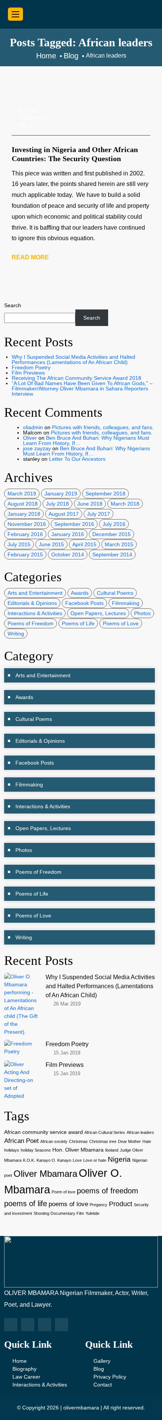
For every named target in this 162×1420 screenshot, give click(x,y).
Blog (98, 1369)
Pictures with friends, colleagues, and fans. (103, 427)
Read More (30, 257)
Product (120, 1204)
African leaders (140, 1132)
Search (12, 305)
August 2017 (64, 514)
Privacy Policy (109, 1377)
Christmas (78, 1141)
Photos (142, 613)
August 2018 (23, 504)
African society (53, 1141)
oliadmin (33, 427)
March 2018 (125, 504)
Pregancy (98, 1204)
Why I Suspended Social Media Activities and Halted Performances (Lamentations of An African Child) (73, 359)
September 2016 (74, 524)
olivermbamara (81, 1408)
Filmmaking (125, 603)
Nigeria (119, 1159)
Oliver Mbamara (45, 1174)
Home (19, 1361)
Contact (102, 1385)
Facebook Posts (84, 603)
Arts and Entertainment (35, 593)
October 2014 (67, 555)
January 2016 (67, 534)
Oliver (30, 438)
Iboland (111, 1150)
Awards (80, 593)
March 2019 (22, 494)
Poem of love (63, 1192)
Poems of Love (121, 623)
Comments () (33, 117)
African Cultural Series (104, 1132)
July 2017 (98, 514)
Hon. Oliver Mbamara (78, 1150)
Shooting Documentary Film (59, 1213)
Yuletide (92, 1213)
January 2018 (24, 514)
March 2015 (119, 544)
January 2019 (60, 494)
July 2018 (57, 504)
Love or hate (94, 1160)
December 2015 (111, 534)
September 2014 (112, 555)
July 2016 (113, 524)
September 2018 (105, 494)
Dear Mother (129, 1141)
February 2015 (25, 555)
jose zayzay (37, 448)
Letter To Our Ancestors (77, 459)
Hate (146, 1141)
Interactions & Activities (35, 613)
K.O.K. (29, 1160)
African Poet (21, 1140)
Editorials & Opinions (32, 603)
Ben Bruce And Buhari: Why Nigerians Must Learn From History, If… (86, 440)
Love (77, 1160)
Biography (24, 1369)
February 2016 (25, 534)
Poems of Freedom (30, 623)
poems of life (25, 1203)
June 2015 (51, 544)
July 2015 (19, 544)
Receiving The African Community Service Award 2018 (76, 378)
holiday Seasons (36, 1150)
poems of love (68, 1204)
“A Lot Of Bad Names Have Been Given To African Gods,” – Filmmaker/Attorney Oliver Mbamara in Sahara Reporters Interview (82, 388)
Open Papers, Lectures (98, 613)
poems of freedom (107, 1191)
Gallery (101, 1361)
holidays (11, 1150)
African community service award (43, 1132)
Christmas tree (102, 1141)
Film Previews (28, 373)
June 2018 (89, 504)
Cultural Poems (115, 593)
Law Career (26, 1377)
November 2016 (27, 524)
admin (31, 110)
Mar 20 (26, 125)
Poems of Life (78, 623)
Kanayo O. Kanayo (54, 1160)
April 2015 (84, 544)
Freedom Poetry (31, 367)
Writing (16, 634)
